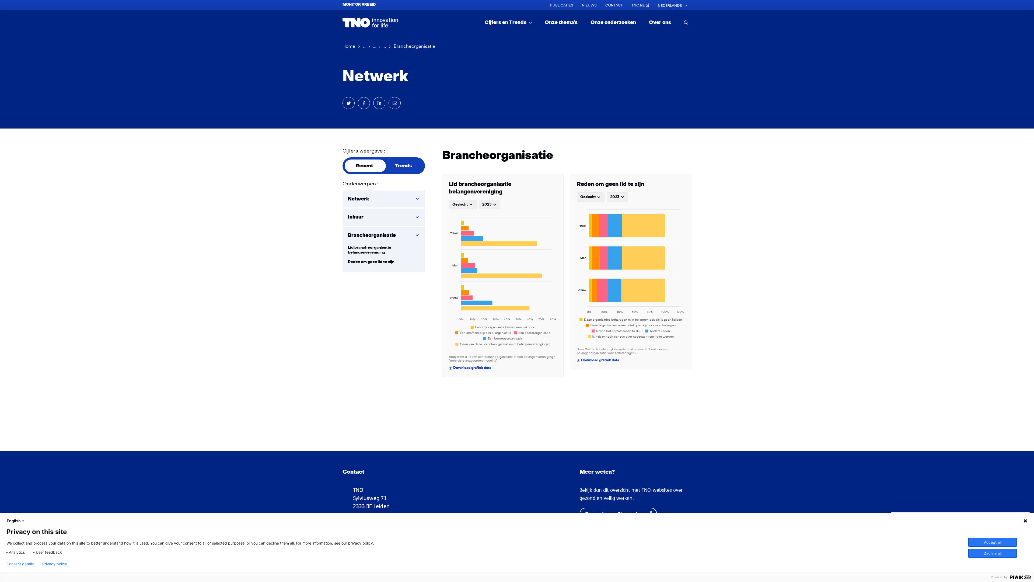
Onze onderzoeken (613, 22)
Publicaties (561, 5)
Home (349, 46)
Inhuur (356, 217)
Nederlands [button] (670, 6)
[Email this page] (395, 103)
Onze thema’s (561, 22)
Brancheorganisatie (372, 235)
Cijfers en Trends (506, 22)
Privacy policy (54, 564)
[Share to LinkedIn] (379, 103)
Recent (364, 166)
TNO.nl (638, 5)
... (364, 46)
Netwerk (358, 199)
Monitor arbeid (359, 4)
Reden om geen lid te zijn (371, 261)
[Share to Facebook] (364, 103)
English (14, 520)
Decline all (992, 553)
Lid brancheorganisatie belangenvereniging (369, 250)
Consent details (20, 564)
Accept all (992, 542)
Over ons (660, 22)
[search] (686, 22)
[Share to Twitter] (349, 103)
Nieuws (589, 5)
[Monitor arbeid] (370, 22)
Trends (403, 166)
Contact (614, 5)
